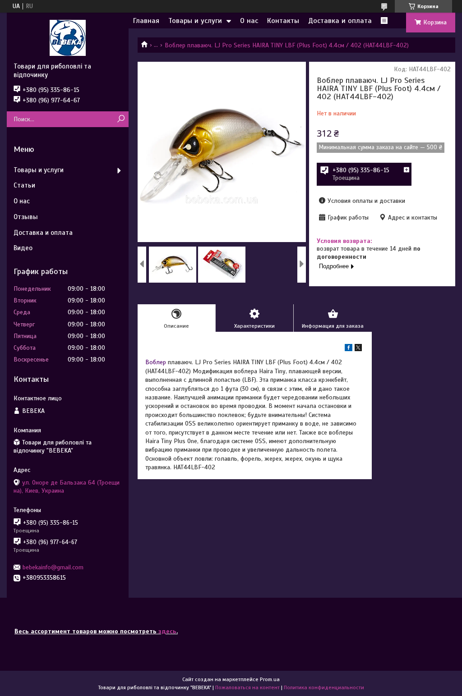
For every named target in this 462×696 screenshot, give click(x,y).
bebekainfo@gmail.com (53, 567)
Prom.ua (270, 679)
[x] (358, 349)
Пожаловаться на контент (247, 687)
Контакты (283, 20)
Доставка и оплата (340, 20)
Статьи (24, 185)
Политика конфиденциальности (324, 687)
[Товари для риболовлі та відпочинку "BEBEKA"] (68, 37)
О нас (249, 20)
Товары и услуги (195, 20)
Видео (23, 248)
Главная (146, 20)
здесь (167, 631)
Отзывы (26, 217)
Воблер (155, 362)
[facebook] (348, 349)
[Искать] (121, 119)
